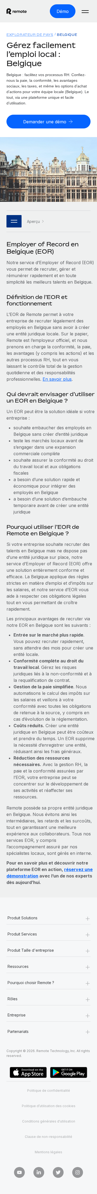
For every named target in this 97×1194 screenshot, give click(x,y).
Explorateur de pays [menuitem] (29, 35)
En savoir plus (57, 379)
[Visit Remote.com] (16, 11)
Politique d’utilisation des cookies (48, 1106)
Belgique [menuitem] (67, 35)
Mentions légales (48, 1152)
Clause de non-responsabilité (48, 1137)
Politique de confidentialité (48, 1090)
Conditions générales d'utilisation (48, 1121)
